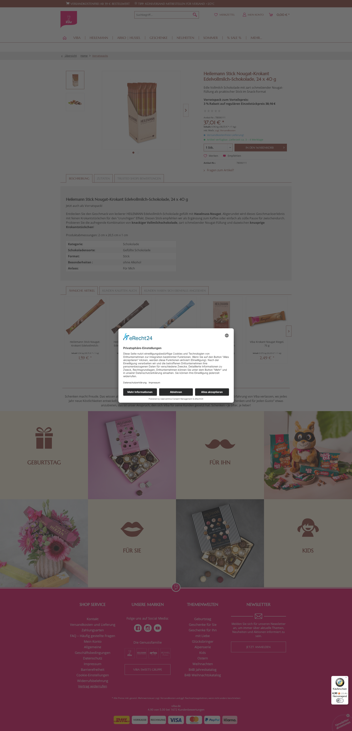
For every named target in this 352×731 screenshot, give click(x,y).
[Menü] (346, 678)
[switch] (340, 700)
